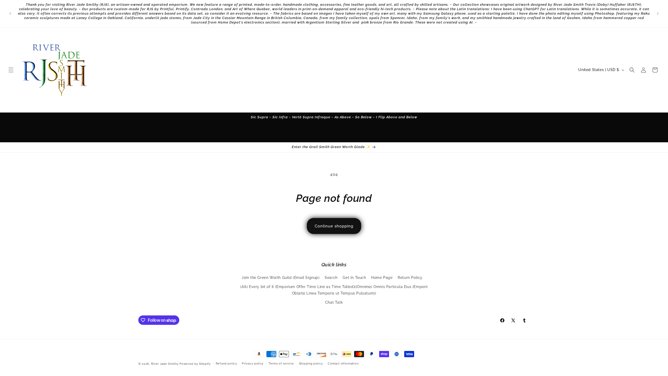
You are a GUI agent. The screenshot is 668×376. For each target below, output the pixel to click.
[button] (11, 70)
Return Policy (410, 277)
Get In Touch (354, 277)
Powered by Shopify (195, 364)
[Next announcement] (658, 14)
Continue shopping (334, 226)
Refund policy (226, 363)
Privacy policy (253, 363)
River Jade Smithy (165, 364)
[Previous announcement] (10, 14)
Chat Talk (334, 302)
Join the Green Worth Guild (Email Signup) (281, 277)
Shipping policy (311, 363)
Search (331, 277)
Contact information (343, 363)
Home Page (381, 277)
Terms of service (281, 363)
